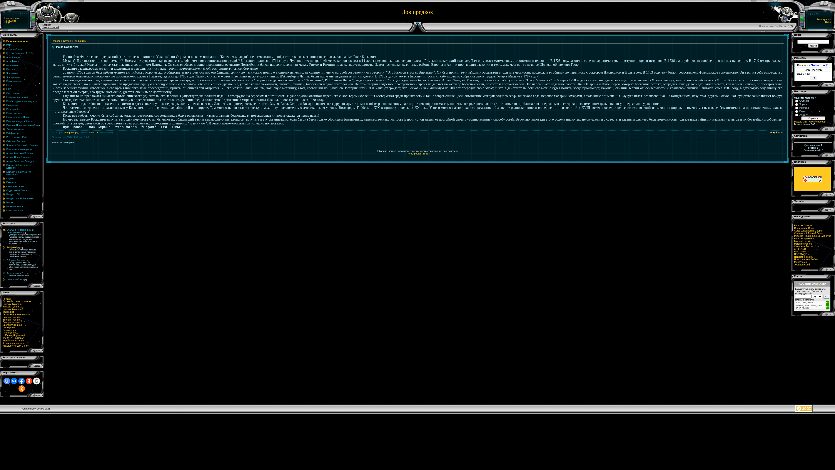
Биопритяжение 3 (12, 325)
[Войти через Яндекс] (29, 381)
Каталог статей (50, 27)
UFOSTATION (801, 254)
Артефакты (13, 273)
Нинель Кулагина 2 (13, 309)
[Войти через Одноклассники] (21, 388)
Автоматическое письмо (16, 314)
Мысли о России (803, 243)
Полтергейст (10, 327)
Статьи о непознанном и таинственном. (20, 231)
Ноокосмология (15, 279)
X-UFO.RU (800, 249)
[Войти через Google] (36, 381)
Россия (7, 298)
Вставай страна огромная (17, 301)
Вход (828, 22)
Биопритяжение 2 (12, 322)
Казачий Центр (802, 241)
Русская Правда (803, 225)
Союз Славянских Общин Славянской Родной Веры (808, 232)
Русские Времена (804, 238)
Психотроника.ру (803, 256)
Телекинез (8, 312)
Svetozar (94, 132)
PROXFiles (800, 251)
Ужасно (803, 114)
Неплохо (804, 107)
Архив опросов (817, 121)
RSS (790, 26)
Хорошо (803, 104)
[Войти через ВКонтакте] (14, 381)
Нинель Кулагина (12, 304)
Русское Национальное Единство (812, 236)
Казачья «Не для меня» (16, 345)
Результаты (800, 121)
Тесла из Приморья (13, 338)
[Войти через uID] (6, 381)
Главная (46, 25)
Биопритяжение (11, 317)
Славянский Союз (804, 228)
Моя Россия (800, 262)
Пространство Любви (806, 259)
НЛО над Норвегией (14, 335)
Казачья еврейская (13, 343)
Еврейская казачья (13, 340)
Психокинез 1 (10, 332)
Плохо (802, 111)
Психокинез (9, 330)
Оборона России (16, 260)
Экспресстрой (802, 264)
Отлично (804, 100)
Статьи (67, 41)
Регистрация (824, 19)
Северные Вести (803, 246)
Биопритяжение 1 (12, 319)
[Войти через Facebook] (21, 381)
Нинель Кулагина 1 (13, 306)
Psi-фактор (13, 247)
